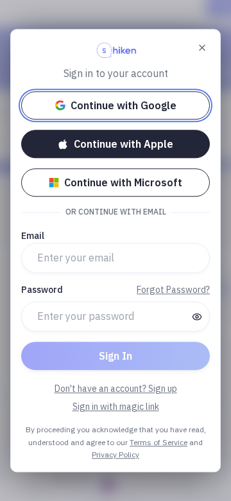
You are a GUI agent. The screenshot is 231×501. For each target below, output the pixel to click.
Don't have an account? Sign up (116, 388)
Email (32, 236)
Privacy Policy (115, 454)
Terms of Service (158, 442)
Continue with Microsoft (123, 182)
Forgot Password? (173, 289)
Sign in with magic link (116, 406)
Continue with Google (123, 105)
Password (42, 289)
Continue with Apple (123, 143)
